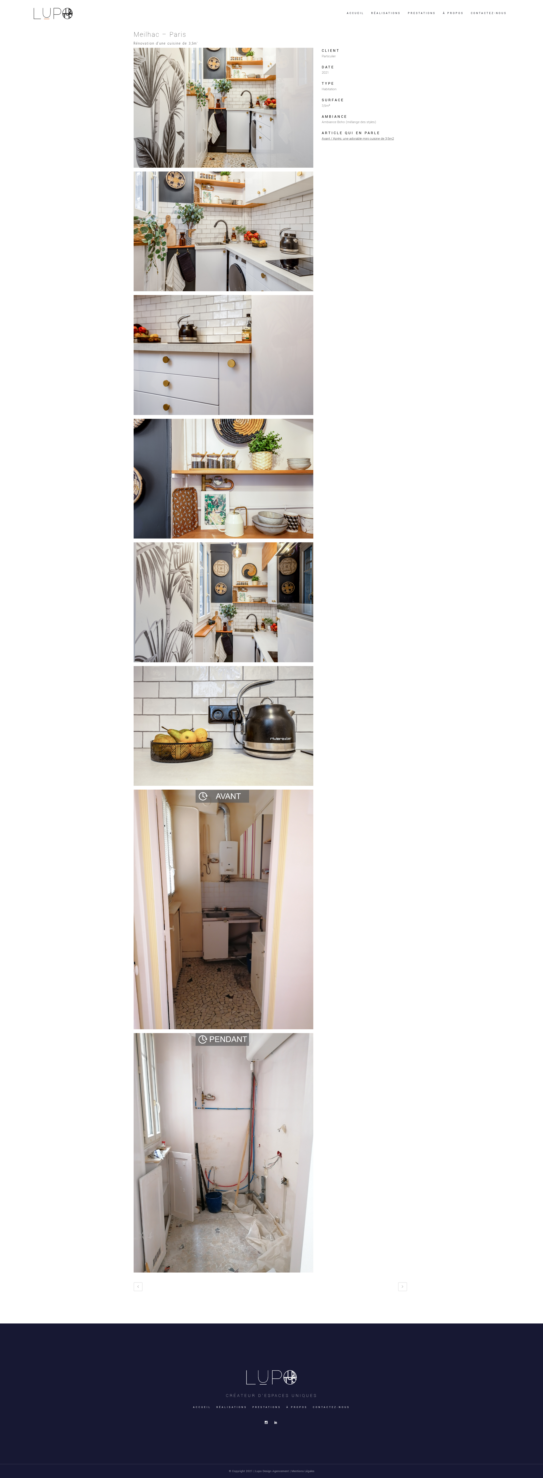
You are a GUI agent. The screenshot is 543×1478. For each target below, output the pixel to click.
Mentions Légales (302, 1471)
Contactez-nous (331, 1407)
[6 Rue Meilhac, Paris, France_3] (223, 356)
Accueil (202, 1407)
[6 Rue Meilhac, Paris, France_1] (223, 109)
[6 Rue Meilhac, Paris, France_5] (223, 604)
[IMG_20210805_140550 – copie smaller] (223, 1154)
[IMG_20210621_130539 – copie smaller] (223, 911)
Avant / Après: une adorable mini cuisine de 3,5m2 (358, 138)
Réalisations (231, 1407)
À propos (297, 1407)
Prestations (266, 1407)
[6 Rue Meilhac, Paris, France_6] (223, 727)
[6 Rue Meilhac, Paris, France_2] (223, 233)
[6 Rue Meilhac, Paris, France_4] (223, 480)
